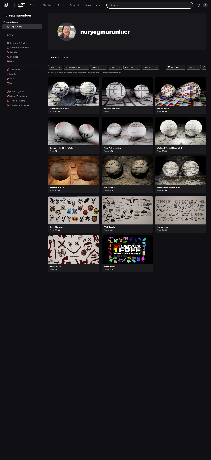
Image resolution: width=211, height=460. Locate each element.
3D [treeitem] (11, 35)
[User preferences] (204, 67)
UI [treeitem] (11, 83)
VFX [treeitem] (12, 79)
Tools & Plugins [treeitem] (17, 100)
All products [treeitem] (16, 26)
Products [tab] (54, 57)
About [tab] (65, 57)
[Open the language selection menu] (198, 5)
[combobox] (151, 5)
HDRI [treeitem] (12, 61)
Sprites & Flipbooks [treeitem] (19, 47)
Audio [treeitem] (13, 74)
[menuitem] (34, 5)
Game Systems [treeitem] (17, 91)
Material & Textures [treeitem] (19, 43)
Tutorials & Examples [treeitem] (20, 105)
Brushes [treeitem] (14, 57)
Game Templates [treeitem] (18, 96)
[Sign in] (205, 5)
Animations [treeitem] (15, 69)
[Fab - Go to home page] (21, 5)
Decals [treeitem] (13, 52)
